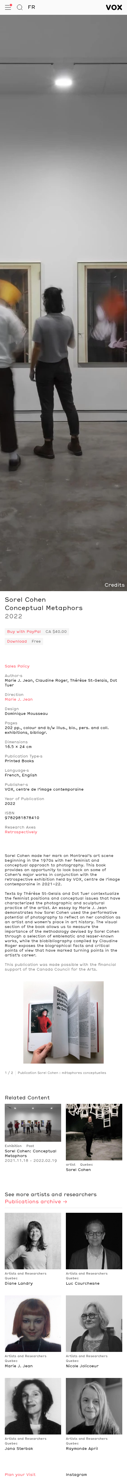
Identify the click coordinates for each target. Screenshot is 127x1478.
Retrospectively (21, 832)
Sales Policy (17, 666)
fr (31, 7)
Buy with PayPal (24, 631)
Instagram (76, 1475)
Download (17, 641)
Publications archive (33, 1201)
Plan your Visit (20, 1475)
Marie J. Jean (19, 699)
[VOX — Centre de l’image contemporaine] (114, 7)
